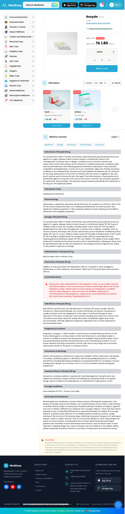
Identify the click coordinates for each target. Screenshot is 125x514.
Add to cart (101, 68)
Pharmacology (85, 145)
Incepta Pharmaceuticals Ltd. (100, 29)
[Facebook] (6, 489)
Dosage (60, 145)
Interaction (99, 145)
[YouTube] (12, 489)
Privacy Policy (41, 477)
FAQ (37, 485)
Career (38, 492)
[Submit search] (52, 4)
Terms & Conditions (43, 481)
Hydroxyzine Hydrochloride (97, 23)
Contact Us (40, 488)
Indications (49, 145)
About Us (39, 473)
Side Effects (71, 145)
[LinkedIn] (19, 489)
